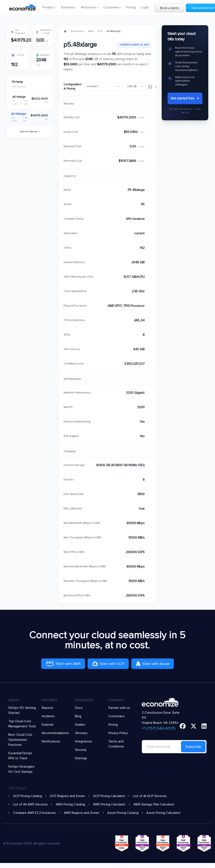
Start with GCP (112, 663)
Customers (116, 716)
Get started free (182, 98)
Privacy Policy (118, 733)
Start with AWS (68, 663)
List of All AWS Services (30, 804)
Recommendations (55, 733)
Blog (78, 716)
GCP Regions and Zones (67, 796)
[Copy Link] (150, 86)
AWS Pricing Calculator (109, 804)
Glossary (81, 733)
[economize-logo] (22, 7)
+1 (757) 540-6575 (159, 728)
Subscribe (193, 746)
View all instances (28, 131)
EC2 (100, 31)
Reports (47, 708)
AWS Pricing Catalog (70, 804)
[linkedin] (204, 726)
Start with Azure (155, 663)
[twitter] (194, 726)
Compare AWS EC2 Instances (34, 813)
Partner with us (119, 708)
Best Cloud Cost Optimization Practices (20, 740)
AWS (91, 31)
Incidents (48, 716)
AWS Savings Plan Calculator (154, 804)
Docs (79, 708)
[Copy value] (148, 117)
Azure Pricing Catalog (122, 813)
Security (81, 750)
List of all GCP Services (150, 796)
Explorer (48, 724)
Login (145, 7)
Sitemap (81, 758)
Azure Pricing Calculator (163, 813)
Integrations (83, 741)
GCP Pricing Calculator (109, 796)
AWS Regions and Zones (81, 813)
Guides (80, 724)
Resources (77, 31)
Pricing (131, 7)
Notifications (51, 741)
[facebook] (183, 726)
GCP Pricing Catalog (27, 796)
